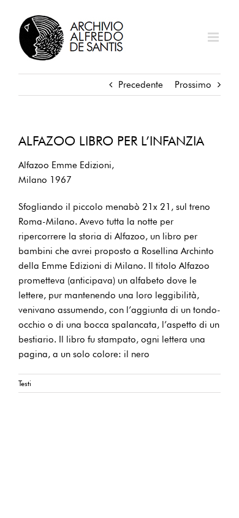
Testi (24, 383)
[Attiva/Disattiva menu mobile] (214, 37)
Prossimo (193, 84)
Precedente (140, 84)
